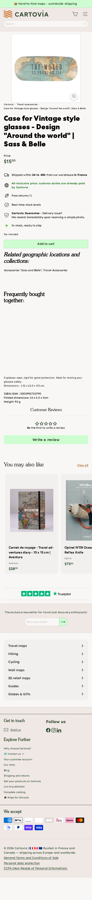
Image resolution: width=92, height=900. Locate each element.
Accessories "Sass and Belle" (23, 270)
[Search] (85, 24)
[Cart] (75, 14)
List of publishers (14, 786)
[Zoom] (74, 96)
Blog (6, 770)
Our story (9, 764)
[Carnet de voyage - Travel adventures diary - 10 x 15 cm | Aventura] (31, 524)
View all (82, 465)
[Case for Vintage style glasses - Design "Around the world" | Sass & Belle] (46, 329)
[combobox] (46, 24)
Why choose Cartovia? (17, 748)
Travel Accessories (55, 270)
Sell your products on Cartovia (22, 781)
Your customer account (18, 759)
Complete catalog (14, 792)
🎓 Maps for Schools (16, 797)
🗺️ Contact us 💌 (14, 753)
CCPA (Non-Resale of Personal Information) (35, 868)
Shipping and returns (17, 775)
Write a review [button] (46, 439)
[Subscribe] (63, 622)
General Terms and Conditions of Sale (31, 857)
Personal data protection (22, 863)
